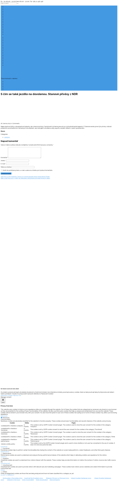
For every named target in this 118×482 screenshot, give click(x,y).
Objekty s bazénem (10, 21)
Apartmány (7, 13)
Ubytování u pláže (10, 19)
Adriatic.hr (4, 187)
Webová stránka (6, 167)
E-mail (3, 164)
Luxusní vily (7, 18)
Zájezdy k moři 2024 (13, 480)
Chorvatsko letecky (10, 34)
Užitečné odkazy (9, 33)
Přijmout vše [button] (17, 395)
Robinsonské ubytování (11, 14)
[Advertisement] (59, 110)
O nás (6, 86)
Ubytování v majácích (11, 29)
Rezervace (7, 83)
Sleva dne (7, 24)
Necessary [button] (4, 416)
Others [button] (3, 470)
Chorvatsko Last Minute (4, 225)
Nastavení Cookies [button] (7, 395)
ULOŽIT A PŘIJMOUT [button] (7, 475)
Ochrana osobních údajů (12, 88)
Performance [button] (5, 452)
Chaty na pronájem (28, 480)
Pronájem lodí (8, 31)
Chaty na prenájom (42, 480)
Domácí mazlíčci (9, 16)
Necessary (6, 418)
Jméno (3, 160)
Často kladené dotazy (11, 81)
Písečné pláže (8, 23)
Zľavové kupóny (55, 480)
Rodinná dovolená (10, 11)
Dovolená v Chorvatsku (4, 212)
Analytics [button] (4, 457)
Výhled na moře (9, 26)
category (7, 137)
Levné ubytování (9, 9)
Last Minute (8, 6)
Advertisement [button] (5, 463)
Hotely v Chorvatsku (10, 28)
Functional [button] (4, 446)
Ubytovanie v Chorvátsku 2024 (12, 478)
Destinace (7, 8)
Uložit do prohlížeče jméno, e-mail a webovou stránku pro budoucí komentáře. (28, 170)
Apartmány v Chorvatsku (5, 219)
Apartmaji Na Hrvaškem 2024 (33, 478)
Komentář (4, 157)
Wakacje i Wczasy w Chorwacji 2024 (57, 478)
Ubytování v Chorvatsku (4, 215)
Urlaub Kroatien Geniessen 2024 (81, 478)
